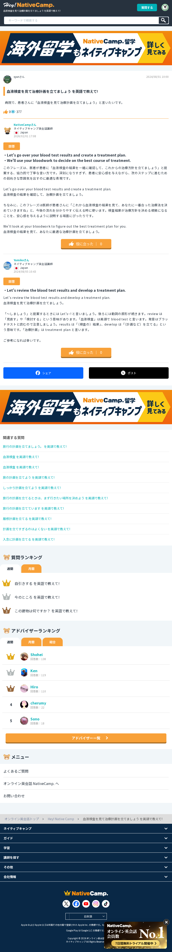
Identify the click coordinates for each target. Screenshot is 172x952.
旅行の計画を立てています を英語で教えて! (33, 508)
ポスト (132, 373)
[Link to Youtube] (86, 904)
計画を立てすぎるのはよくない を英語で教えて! (36, 529)
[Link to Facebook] (76, 904)
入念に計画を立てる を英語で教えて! (28, 539)
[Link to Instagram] (96, 904)
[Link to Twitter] (66, 904)
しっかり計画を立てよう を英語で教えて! (32, 487)
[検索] (163, 20)
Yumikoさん (21, 260)
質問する (147, 7)
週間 (10, 568)
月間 (31, 568)
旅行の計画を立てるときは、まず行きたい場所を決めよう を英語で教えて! (55, 498)
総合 (52, 642)
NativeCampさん (25, 124)
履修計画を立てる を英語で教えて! (27, 518)
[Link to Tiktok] (106, 904)
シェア (46, 373)
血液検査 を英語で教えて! (21, 456)
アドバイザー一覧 (86, 738)
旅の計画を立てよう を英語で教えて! (28, 477)
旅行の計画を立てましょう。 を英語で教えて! (35, 446)
